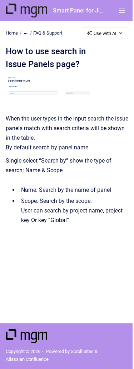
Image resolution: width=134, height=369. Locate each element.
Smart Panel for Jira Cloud (78, 10)
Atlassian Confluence (27, 359)
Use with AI (105, 33)
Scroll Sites (82, 351)
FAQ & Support (47, 33)
